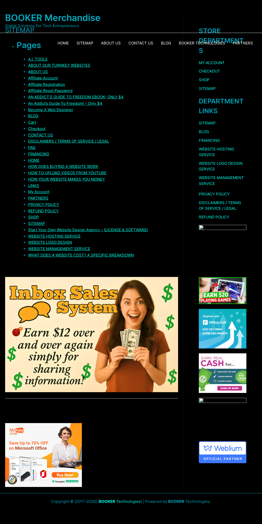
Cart (32, 122)
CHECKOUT (209, 71)
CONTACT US (140, 43)
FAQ (31, 147)
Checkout (37, 128)
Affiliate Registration (46, 84)
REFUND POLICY (43, 210)
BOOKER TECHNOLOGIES (202, 43)
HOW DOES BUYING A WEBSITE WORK (63, 166)
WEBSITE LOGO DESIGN (50, 242)
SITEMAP (85, 43)
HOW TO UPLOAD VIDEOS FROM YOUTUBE (67, 172)
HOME (63, 43)
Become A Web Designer (50, 109)
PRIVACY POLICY (43, 204)
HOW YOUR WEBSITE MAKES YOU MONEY (66, 179)
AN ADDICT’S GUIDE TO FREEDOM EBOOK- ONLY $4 (76, 97)
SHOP (33, 217)
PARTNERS (243, 43)
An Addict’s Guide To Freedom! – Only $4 (65, 103)
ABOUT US (111, 43)
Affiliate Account (43, 78)
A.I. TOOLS (38, 59)
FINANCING (38, 154)
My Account (38, 191)
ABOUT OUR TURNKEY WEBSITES (59, 65)
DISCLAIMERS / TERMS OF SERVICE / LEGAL (68, 141)
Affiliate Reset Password (50, 90)
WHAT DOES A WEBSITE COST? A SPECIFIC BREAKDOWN (81, 255)
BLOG (166, 43)
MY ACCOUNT (212, 62)
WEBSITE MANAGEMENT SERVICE (59, 248)
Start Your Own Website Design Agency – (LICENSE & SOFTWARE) (88, 229)
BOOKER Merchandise (53, 17)
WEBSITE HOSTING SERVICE (54, 236)
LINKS (33, 185)
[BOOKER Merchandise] (47, 7)
